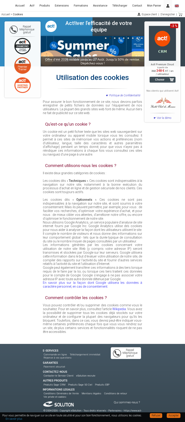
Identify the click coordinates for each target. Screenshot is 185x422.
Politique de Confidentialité (124, 95)
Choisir (159, 79)
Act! (32, 5)
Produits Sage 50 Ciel (80, 384)
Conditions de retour (115, 393)
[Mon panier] (180, 14)
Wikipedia (119, 309)
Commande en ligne (55, 354)
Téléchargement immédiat (85, 354)
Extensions (62, 5)
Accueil (20, 5)
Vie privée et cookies (55, 396)
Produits (44, 5)
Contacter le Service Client (59, 375)
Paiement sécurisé (54, 366)
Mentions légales (91, 393)
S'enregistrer (167, 14)
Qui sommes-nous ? (127, 402)
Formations (81, 5)
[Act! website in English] (177, 5)
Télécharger (119, 5)
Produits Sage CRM (54, 384)
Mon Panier (154, 5)
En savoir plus (14, 418)
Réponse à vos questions (58, 357)
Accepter (174, 415)
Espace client (149, 14)
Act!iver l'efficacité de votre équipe (98, 26)
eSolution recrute (85, 375)
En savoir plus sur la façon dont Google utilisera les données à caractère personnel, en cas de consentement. (92, 284)
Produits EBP (102, 384)
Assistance (100, 5)
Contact (137, 5)
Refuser (156, 415)
